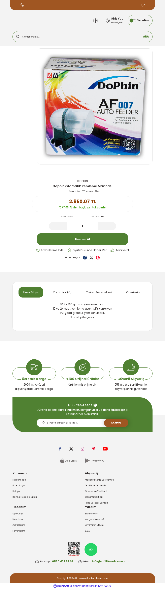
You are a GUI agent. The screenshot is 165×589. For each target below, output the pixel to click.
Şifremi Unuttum (94, 525)
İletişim (16, 491)
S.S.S (87, 530)
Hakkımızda (19, 479)
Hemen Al (82, 239)
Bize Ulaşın (18, 485)
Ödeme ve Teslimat (96, 491)
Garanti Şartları (94, 496)
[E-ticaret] (82, 586)
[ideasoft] (61, 586)
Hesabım (17, 519)
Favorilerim (18, 530)
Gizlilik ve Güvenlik (95, 485)
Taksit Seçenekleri (99, 292)
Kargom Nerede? (94, 519)
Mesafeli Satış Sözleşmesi (99, 479)
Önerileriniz (134, 292)
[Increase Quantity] (107, 226)
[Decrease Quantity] (58, 226)
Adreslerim (18, 525)
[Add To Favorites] (50, 250)
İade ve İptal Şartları (96, 502)
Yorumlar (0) (62, 292)
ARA (146, 37)
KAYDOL (116, 422)
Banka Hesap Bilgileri (24, 496)
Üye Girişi (17, 513)
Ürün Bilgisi (30, 292)
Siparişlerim (91, 513)
